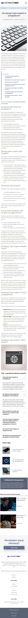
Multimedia (14, 592)
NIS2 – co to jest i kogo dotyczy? (21, 499)
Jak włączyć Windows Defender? (17, 470)
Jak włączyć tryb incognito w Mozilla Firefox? (14, 88)
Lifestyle (14, 590)
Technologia (14, 595)
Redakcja (14, 575)
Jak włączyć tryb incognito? (12, 82)
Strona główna (3, 8)
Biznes (14, 584)
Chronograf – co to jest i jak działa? (21, 516)
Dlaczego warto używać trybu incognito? (15, 80)
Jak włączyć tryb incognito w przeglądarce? (12, 77)
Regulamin (14, 616)
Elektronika (14, 586)
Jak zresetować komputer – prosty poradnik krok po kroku (19, 460)
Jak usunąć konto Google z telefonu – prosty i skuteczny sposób (18, 450)
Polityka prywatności (14, 610)
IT (8, 8)
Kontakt (14, 577)
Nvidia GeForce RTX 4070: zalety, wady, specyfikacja (14, 602)
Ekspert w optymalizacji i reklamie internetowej (13, 102)
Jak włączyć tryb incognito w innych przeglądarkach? (14, 92)
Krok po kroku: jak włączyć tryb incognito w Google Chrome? (15, 85)
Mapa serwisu (14, 613)
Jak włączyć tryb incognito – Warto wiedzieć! (13, 96)
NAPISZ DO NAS (14, 548)
